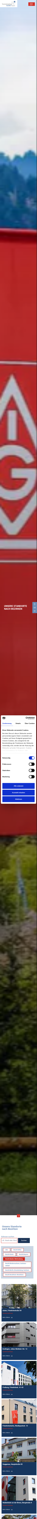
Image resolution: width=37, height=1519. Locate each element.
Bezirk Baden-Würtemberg (14, 1259)
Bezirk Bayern (23, 1254)
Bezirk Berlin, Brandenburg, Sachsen (17, 1270)
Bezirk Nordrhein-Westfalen (14, 1274)
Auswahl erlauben (18, 792)
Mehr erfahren (6, 1317)
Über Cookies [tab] (30, 723)
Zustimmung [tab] (7, 723)
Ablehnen (18, 799)
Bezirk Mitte (17, 1250)
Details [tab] (18, 723)
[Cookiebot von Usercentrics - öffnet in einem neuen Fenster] (26, 718)
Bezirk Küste (9, 1254)
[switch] (32, 764)
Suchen (24, 1240)
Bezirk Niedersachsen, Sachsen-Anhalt (15, 1264)
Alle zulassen (18, 786)
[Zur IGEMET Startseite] (8, 3)
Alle (6, 1250)
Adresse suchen (7, 1237)
